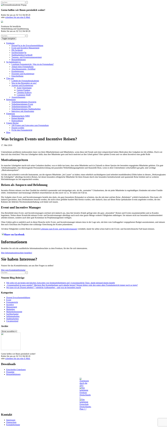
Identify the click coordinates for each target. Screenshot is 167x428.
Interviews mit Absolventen (22, 111)
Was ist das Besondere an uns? (24, 83)
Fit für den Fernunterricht (21, 130)
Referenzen (11, 99)
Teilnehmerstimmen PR (21, 106)
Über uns (10, 78)
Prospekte (10, 372)
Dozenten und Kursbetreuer (22, 74)
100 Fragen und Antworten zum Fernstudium (30, 125)
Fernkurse (10, 43)
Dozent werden (17, 128)
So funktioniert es (13, 62)
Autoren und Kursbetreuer (22, 85)
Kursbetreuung (17, 71)
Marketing (10, 309)
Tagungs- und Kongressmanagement (26, 57)
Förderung (10, 114)
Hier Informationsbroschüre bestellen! (16, 253)
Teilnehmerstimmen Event (22, 104)
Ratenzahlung (17, 121)
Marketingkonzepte (14, 312)
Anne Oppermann (24, 88)
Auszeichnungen (18, 97)
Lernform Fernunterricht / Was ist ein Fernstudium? (32, 64)
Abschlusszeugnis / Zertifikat (23, 69)
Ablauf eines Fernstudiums (22, 67)
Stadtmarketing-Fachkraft (21, 55)
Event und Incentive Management (25, 48)
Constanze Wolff (24, 95)
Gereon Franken (23, 90)
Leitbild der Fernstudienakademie (25, 81)
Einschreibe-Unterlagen (16, 369)
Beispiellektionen (18, 59)
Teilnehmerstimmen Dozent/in (23, 102)
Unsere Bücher (12, 123)
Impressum (10, 420)
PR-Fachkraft (17, 50)
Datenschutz (11, 422)
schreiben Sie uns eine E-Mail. (17, 17)
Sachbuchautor (12, 314)
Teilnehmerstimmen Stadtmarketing (26, 109)
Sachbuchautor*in (18, 52)
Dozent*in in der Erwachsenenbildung (27, 45)
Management (11, 307)
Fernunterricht (12, 302)
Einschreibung (17, 76)
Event (8, 300)
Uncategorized (12, 321)
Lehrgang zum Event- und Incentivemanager (58, 229)
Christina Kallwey (24, 92)
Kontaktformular (13, 425)
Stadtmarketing (12, 319)
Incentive (10, 304)
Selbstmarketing (12, 316)
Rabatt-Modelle (17, 118)
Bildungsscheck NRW (20, 116)
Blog (8, 132)
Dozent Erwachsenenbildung (18, 297)
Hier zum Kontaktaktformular (13, 270)
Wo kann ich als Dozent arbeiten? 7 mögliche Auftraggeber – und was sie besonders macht (43, 287)
